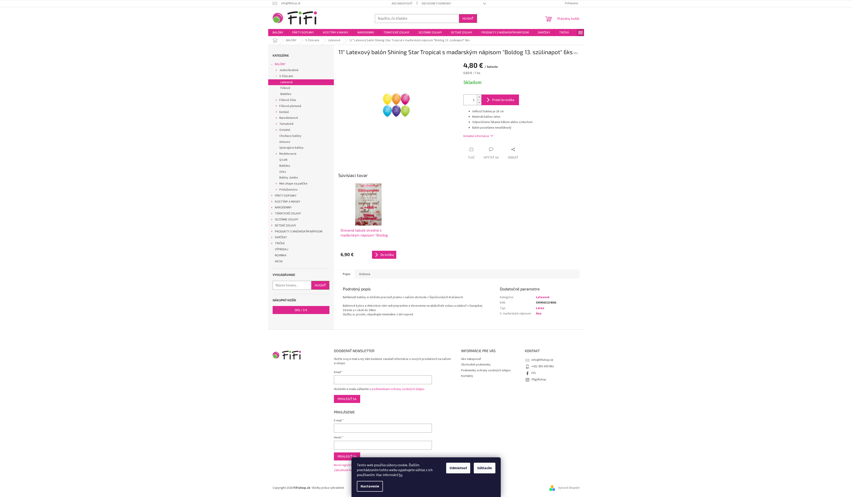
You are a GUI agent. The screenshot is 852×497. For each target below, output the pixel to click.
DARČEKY (281, 237)
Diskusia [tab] (364, 274)
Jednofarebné (288, 70)
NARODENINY (283, 207)
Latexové (286, 82)
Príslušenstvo (288, 189)
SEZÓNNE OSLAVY (286, 219)
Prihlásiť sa (347, 399)
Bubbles (285, 94)
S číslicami (286, 76)
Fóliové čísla (287, 100)
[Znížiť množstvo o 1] (479, 102)
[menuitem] (278, 32)
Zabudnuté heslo (345, 470)
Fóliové (285, 88)
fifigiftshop (538, 379)
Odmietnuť (458, 468)
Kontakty (467, 376)
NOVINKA (280, 255)
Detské (284, 112)
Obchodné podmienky (436, 4)
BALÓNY (280, 64)
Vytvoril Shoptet (569, 488)
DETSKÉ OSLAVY (285, 225)
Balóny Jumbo (288, 177)
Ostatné (284, 130)
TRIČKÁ (280, 243)
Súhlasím (484, 468)
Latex (540, 308)
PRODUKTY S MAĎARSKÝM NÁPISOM (298, 231)
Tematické (286, 124)
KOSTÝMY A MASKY (287, 201)
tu (400, 474)
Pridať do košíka (503, 100)
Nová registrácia (345, 465)
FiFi (533, 373)
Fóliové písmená (290, 106)
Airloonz (284, 142)
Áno (538, 313)
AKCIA (279, 261)
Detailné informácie (476, 136)
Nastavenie (370, 486)
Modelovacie (287, 154)
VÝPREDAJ (281, 249)
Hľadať (468, 18)
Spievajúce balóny (291, 148)
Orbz (282, 172)
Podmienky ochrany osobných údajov (486, 370)
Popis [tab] (346, 274)
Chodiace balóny (290, 136)
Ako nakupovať (402, 4)
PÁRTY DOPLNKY (285, 195)
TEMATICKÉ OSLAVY (288, 213)
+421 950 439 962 (542, 366)
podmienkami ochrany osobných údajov (398, 389)
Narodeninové (288, 118)
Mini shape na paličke (293, 183)
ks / (301, 310)
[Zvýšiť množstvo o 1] (479, 97)
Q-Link (283, 160)
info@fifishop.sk (542, 360)
